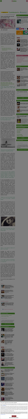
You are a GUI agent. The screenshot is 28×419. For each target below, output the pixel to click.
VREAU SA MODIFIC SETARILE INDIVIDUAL (13, 417)
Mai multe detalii (4, 405)
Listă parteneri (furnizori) (3, 414)
